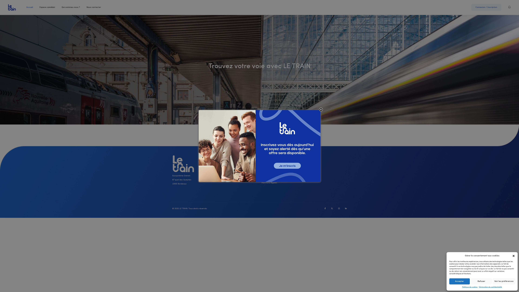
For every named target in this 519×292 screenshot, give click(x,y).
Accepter (459, 281)
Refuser (481, 281)
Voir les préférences (503, 281)
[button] (513, 256)
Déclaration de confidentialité (490, 287)
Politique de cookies (470, 287)
